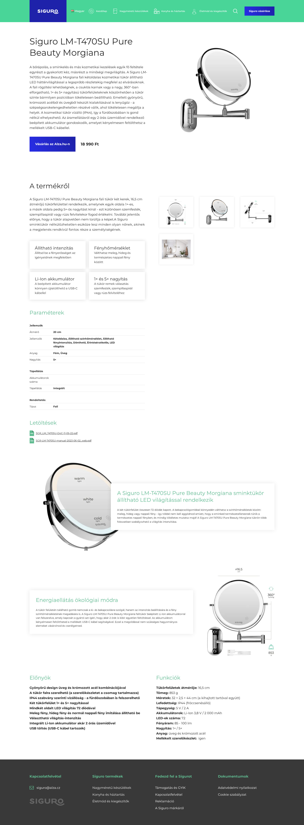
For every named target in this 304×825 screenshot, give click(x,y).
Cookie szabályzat (232, 795)
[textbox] (85, 698)
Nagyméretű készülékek (111, 788)
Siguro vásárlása (259, 11)
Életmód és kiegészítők (110, 801)
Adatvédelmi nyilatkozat (237, 788)
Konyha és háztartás (108, 795)
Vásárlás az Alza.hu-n (52, 144)
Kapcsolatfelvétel (168, 795)
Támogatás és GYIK (170, 788)
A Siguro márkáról (169, 808)
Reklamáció (164, 801)
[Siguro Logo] (48, 11)
